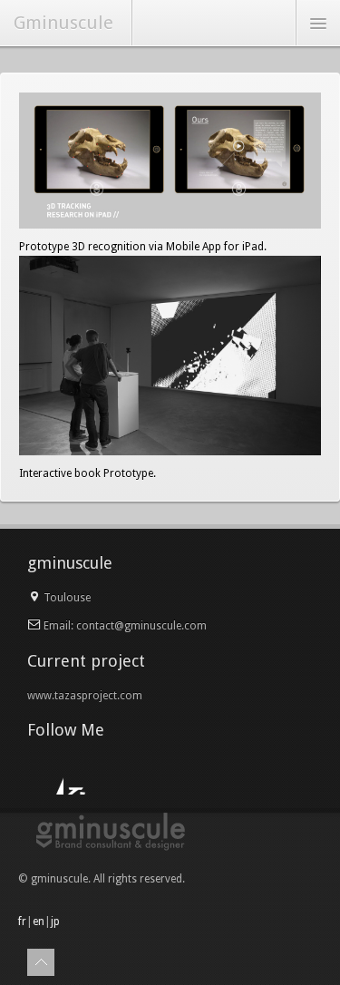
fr (22, 921)
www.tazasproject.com (84, 695)
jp (55, 921)
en (38, 921)
